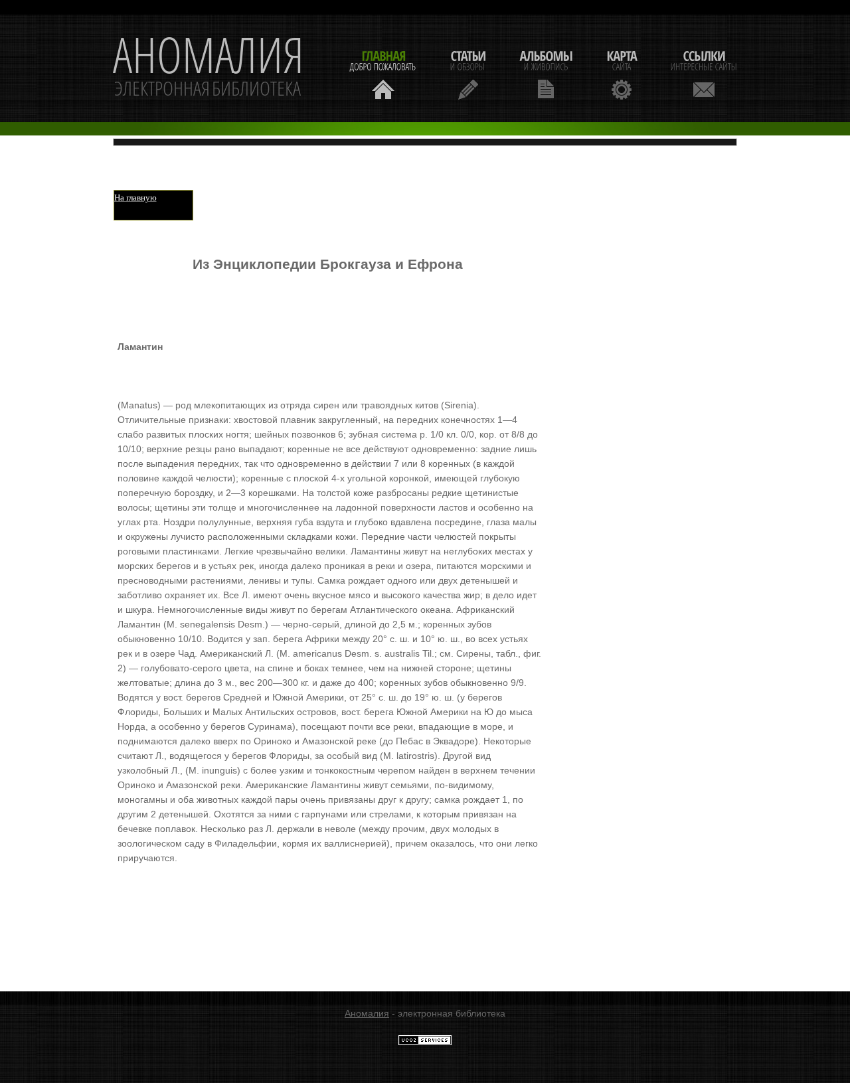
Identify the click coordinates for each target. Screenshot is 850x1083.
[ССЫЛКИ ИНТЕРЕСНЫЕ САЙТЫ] (704, 73)
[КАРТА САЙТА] (621, 73)
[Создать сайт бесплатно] (425, 1042)
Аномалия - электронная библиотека (208, 68)
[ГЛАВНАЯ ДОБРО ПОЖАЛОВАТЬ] (383, 73)
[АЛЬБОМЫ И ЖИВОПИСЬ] (545, 73)
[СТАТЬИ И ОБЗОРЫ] (467, 73)
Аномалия (367, 1013)
